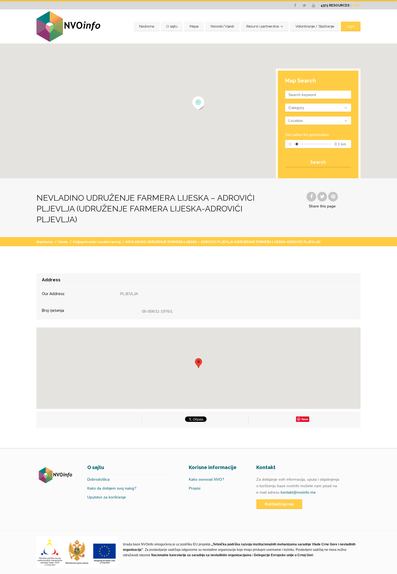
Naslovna (146, 26)
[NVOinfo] (68, 26)
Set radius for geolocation (307, 134)
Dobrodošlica (98, 479)
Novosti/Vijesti (222, 26)
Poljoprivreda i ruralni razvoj (96, 242)
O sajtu (171, 26)
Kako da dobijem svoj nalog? (111, 488)
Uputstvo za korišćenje (106, 497)
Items (63, 242)
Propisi (194, 488)
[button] (198, 103)
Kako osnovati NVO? (206, 479)
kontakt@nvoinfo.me (298, 492)
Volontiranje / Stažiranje (314, 26)
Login (350, 26)
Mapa (194, 26)
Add (356, 5)
